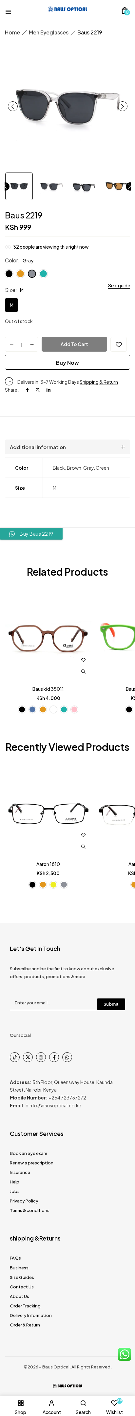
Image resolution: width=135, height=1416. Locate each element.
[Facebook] (27, 390)
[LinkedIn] (48, 390)
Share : (12, 390)
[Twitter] (37, 390)
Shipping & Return (99, 382)
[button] (124, 10)
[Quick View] (83, 672)
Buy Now (67, 362)
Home (12, 32)
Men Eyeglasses (48, 32)
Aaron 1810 (48, 864)
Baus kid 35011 (48, 689)
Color (11, 260)
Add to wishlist (118, 344)
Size (10, 289)
